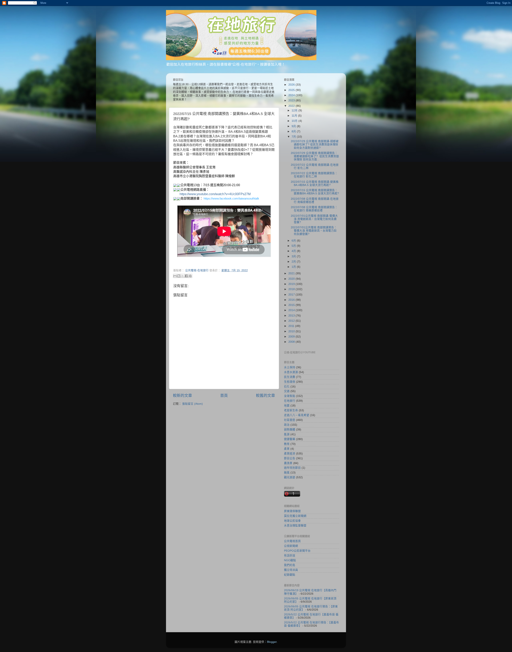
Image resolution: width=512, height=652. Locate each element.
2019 (292, 284)
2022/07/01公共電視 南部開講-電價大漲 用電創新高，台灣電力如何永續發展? (314, 219)
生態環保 (289, 381)
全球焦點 (289, 395)
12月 (295, 110)
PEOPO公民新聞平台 (297, 550)
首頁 (224, 395)
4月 (294, 251)
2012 (292, 320)
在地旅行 (289, 400)
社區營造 (289, 419)
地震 (287, 405)
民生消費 (289, 376)
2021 (292, 273)
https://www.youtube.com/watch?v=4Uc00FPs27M (215, 194)
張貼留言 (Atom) (192, 403)
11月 (295, 115)
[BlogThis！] (179, 276)
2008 (292, 341)
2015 (292, 305)
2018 (292, 289)
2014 (292, 310)
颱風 (287, 472)
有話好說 (289, 555)
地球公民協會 (292, 520)
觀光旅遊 (289, 477)
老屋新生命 (291, 410)
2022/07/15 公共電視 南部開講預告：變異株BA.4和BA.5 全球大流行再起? (315, 192)
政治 (287, 424)
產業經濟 (289, 453)
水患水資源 (291, 372)
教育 (287, 443)
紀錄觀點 (289, 574)
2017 (292, 294)
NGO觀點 (290, 560)
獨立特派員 (291, 569)
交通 (287, 391)
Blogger (272, 641)
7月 (294, 136)
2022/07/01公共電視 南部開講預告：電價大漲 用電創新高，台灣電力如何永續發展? (314, 230)
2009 (292, 336)
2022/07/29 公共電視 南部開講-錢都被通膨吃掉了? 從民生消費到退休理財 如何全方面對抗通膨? (315, 144)
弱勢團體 (289, 429)
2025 (292, 90)
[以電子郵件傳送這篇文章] (175, 276)
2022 (292, 105)
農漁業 (288, 463)
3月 (294, 256)
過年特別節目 (292, 467)
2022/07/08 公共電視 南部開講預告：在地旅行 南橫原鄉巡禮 (314, 209)
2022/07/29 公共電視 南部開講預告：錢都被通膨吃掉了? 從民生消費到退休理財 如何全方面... (315, 156)
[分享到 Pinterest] (190, 276)
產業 (287, 448)
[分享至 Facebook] (186, 276)
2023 (292, 100)
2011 (291, 326)
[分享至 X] (183, 276)
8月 (294, 131)
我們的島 (289, 565)
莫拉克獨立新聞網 (295, 515)
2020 (292, 278)
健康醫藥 (289, 439)
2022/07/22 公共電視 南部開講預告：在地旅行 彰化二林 (314, 175)
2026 (292, 84)
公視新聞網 (291, 545)
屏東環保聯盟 (292, 511)
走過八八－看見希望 (296, 415)
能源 (287, 434)
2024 (292, 95)
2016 (292, 299)
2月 (294, 261)
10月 (295, 120)
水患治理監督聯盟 (295, 525)
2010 (292, 331)
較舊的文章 (265, 395)
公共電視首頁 (292, 541)
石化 (287, 386)
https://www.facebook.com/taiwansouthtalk (231, 198)
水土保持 (289, 367)
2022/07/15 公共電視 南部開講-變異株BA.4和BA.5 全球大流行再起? (315, 183)
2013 (292, 315)
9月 (294, 126)
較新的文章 (182, 395)
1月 (294, 266)
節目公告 (289, 458)
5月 (294, 245)
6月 (294, 240)
